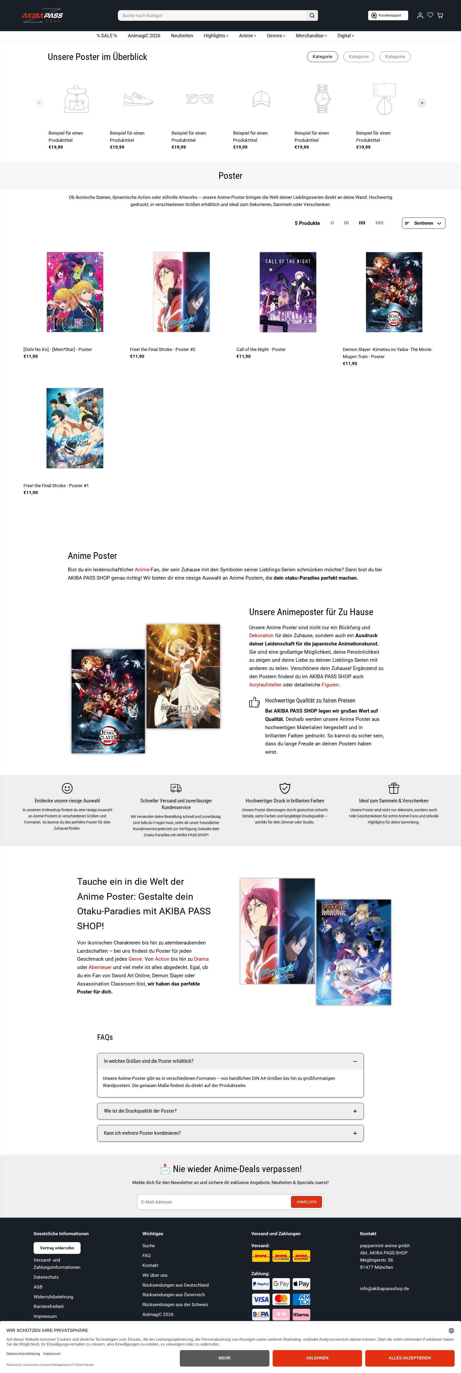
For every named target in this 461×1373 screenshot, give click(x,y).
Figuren (330, 685)
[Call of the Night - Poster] (287, 292)
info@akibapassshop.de (384, 1288)
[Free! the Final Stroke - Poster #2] (181, 292)
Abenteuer (101, 967)
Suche (148, 1245)
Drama (201, 959)
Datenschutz (46, 1277)
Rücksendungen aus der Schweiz (175, 1304)
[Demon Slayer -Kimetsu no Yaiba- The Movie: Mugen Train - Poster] (394, 292)
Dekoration (262, 635)
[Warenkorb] (440, 15)
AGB (38, 1287)
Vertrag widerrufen (57, 1248)
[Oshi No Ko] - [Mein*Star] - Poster (57, 349)
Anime (246, 35)
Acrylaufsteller (266, 685)
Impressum (45, 1316)
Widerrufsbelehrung (53, 1296)
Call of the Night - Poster (261, 349)
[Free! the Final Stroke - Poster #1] (74, 428)
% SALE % (107, 35)
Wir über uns (155, 1275)
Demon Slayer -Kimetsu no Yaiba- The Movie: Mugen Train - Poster (387, 353)
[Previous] (39, 102)
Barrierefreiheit (49, 1306)
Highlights (215, 35)
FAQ (146, 1255)
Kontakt (150, 1265)
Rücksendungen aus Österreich (173, 1294)
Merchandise (310, 35)
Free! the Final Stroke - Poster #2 (163, 349)
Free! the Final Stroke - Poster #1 (56, 485)
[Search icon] (312, 15)
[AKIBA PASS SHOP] (42, 16)
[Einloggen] (420, 15)
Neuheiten (182, 35)
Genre (135, 959)
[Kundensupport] (388, 15)
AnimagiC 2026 (144, 35)
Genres (275, 35)
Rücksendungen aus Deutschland (175, 1285)
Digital (344, 35)
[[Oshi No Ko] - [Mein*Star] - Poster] (74, 292)
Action (163, 959)
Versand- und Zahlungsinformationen (57, 1263)
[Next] (421, 102)
